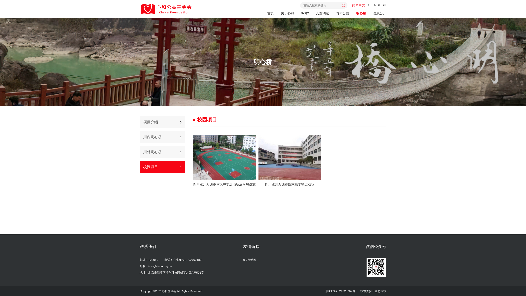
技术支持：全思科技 (373, 291)
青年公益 (342, 13)
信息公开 (379, 13)
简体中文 (358, 5)
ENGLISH (379, 5)
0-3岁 (305, 13)
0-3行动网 (249, 259)
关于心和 (287, 13)
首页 (270, 13)
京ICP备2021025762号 (340, 291)
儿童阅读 (322, 13)
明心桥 (361, 13)
